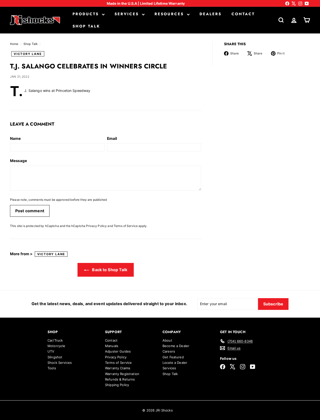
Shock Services (60, 363)
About (167, 340)
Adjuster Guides (118, 351)
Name (15, 139)
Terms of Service (126, 226)
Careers (168, 351)
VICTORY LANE (28, 54)
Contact (243, 14)
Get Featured (173, 357)
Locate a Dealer (174, 363)
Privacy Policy (96, 226)
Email (112, 139)
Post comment (29, 210)
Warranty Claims (117, 368)
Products (86, 14)
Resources (170, 14)
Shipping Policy (117, 385)
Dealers (211, 14)
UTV (51, 351)
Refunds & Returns (120, 379)
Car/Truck (55, 340)
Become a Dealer (175, 346)
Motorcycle (56, 346)
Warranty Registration (122, 374)
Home (14, 44)
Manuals (111, 346)
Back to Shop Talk (109, 269)
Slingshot (55, 357)
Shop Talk (86, 26)
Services (127, 14)
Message (18, 161)
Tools (52, 368)
